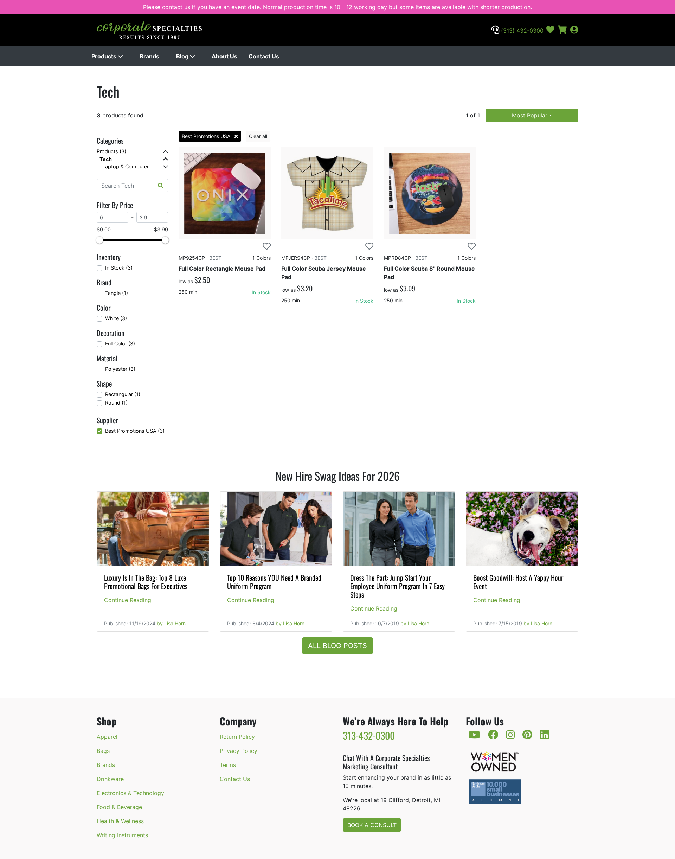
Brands (149, 56)
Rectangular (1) (122, 394)
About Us (224, 56)
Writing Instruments (122, 835)
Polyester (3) (120, 369)
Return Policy (237, 736)
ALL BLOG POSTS (337, 645)
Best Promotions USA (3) (135, 431)
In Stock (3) (119, 268)
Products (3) (111, 151)
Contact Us (264, 56)
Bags (103, 750)
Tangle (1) (116, 293)
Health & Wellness (120, 821)
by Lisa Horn (171, 623)
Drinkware (110, 778)
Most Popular (529, 115)
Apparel (107, 736)
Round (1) (116, 403)
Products (104, 56)
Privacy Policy (238, 750)
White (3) (116, 318)
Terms (228, 764)
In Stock (261, 292)
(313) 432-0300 (521, 30)
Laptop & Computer (125, 166)
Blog (183, 56)
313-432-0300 (369, 735)
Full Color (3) (120, 344)
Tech (105, 159)
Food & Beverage (119, 806)
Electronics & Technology (130, 792)
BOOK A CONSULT (372, 824)
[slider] (99, 240)
